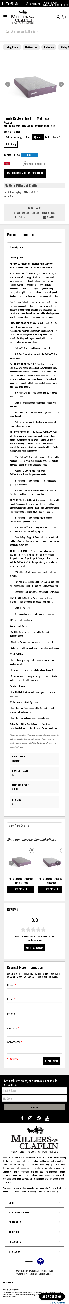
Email (11, 999)
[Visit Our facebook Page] (3, 4)
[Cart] (64, 17)
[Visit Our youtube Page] (17, 4)
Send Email (51, 1061)
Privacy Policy (21, 1273)
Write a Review (34, 947)
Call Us (21, 217)
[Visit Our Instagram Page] (31, 1118)
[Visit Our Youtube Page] (47, 1118)
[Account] (58, 17)
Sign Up (34, 1107)
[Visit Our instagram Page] (7, 4)
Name (11, 985)
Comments (14, 1041)
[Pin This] (7, 164)
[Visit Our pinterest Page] (12, 4)
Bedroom (49, 47)
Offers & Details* (45, 1273)
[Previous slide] (11, 863)
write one (38, 940)
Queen (37, 137)
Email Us (50, 217)
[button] (5, 17)
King (28, 137)
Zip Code (13, 1028)
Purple (9, 122)
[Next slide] (57, 863)
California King (13, 137)
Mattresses (31, 47)
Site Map (33, 1273)
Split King (10, 144)
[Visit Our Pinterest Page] (39, 1118)
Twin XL (57, 137)
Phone (11, 1013)
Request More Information (27, 173)
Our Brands (8, 1282)
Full (47, 137)
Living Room (11, 47)
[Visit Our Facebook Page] (22, 1118)
